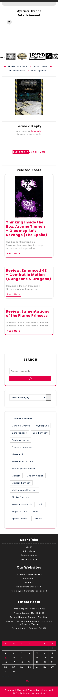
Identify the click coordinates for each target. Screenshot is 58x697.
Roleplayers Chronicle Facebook (28, 591)
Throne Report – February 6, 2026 (29, 628)
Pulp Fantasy (19, 511)
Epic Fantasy (40, 432)
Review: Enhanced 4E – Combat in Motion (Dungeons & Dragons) (28, 274)
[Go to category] (48, 397)
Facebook (28, 578)
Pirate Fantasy (20, 497)
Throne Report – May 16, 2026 (29, 613)
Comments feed (29, 555)
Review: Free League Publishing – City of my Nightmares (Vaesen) (29, 622)
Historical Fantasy (22, 461)
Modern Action (35, 475)
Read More (13, 253)
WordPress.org (29, 559)
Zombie (37, 518)
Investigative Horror (23, 468)
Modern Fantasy (21, 482)
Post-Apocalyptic (22, 504)
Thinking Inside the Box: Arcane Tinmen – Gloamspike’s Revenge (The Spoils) (26, 228)
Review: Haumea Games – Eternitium (29, 617)
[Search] (30, 378)
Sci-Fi (36, 511)
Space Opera (19, 518)
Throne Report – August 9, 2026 (29, 608)
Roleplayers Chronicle (28, 586)
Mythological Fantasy (24, 490)
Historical (17, 454)
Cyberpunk (42, 425)
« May (27, 680)
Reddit (28, 582)
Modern (16, 475)
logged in (36, 130)
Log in (29, 547)
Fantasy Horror (20, 440)
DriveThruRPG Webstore (28, 574)
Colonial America (22, 418)
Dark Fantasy (19, 432)
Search (30, 359)
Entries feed (29, 551)
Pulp (41, 504)
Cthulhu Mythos (21, 425)
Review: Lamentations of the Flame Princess (27, 313)
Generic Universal (22, 447)
